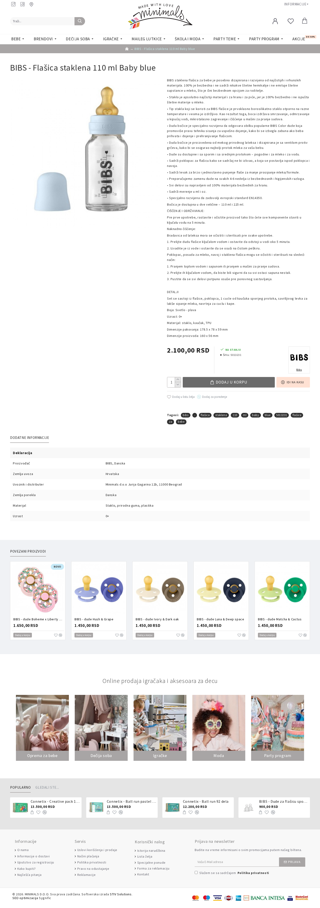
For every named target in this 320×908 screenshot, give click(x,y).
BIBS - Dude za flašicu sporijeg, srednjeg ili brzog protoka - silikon (283, 801)
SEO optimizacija (25, 898)
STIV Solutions (120, 894)
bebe (181, 422)
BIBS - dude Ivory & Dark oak (157, 619)
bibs (185, 415)
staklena (221, 415)
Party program (277, 755)
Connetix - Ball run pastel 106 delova (131, 801)
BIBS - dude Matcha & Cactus (279, 619)
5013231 (281, 415)
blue (268, 415)
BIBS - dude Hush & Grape (93, 619)
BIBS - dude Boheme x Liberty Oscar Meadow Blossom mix (38, 619)
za (170, 422)
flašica (205, 415)
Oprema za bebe (42, 755)
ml (244, 415)
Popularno (20, 787)
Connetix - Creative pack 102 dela (55, 801)
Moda (218, 755)
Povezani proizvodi (28, 551)
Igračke (160, 755)
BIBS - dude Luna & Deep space (220, 619)
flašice (297, 415)
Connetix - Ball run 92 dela (206, 801)
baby (255, 415)
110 (235, 415)
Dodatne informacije (29, 438)
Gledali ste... (47, 787)
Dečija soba (101, 755)
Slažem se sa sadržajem (234, 873)
